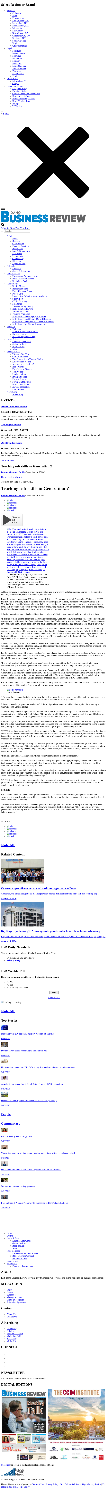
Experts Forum (19, 334)
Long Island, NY (20, 23)
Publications (12, 284)
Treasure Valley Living (22, 306)
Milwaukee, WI (19, 81)
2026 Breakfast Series (11, 443)
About (15, 349)
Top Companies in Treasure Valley (27, 359)
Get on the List (19, 344)
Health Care (17, 248)
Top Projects (17, 372)
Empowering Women (21, 362)
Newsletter (11, 1338)
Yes (11, 982)
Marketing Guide (14, 1336)
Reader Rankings (20, 289)
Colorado (16, 13)
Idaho (14, 15)
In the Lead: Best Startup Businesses (28, 324)
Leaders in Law (19, 374)
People (6, 1114)
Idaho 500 (8, 845)
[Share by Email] (10, 510)
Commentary (18, 258)
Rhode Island (18, 73)
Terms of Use (38, 1484)
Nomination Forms (20, 384)
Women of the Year (20, 354)
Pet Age (15, 103)
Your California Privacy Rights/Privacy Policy (80, 1484)
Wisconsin (17, 71)
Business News (15, 477)
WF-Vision (17, 106)
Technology (17, 256)
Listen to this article (16, 519)
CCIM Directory (19, 301)
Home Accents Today (22, 96)
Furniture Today (19, 91)
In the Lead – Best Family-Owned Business (31, 319)
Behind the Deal (19, 281)
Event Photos (18, 389)
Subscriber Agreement (16, 1302)
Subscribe (11, 266)
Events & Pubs (13, 351)
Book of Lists (18, 286)
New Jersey (17, 30)
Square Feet (17, 299)
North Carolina (19, 66)
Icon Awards (18, 367)
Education (16, 261)
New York (17, 63)
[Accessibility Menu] (2, 111)
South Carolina (19, 41)
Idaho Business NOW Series (25, 331)
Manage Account (14, 1297)
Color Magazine (19, 46)
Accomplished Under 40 (23, 364)
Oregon (15, 83)
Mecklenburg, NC (20, 25)
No (11, 985)
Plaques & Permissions (22, 1266)
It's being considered (19, 987)
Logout (10, 1292)
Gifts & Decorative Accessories (26, 93)
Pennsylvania (18, 18)
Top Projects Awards (11, 424)
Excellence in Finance (22, 369)
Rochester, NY (19, 38)
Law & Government (21, 251)
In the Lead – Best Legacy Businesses (29, 316)
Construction (12, 78)
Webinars (11, 326)
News (9, 236)
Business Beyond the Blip (23, 336)
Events (10, 1236)
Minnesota (17, 28)
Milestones (17, 304)
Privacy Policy (13, 960)
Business (11, 10)
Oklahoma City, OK (21, 36)
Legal (9, 48)
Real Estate (17, 253)
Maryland (16, 51)
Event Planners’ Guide (22, 291)
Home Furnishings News (23, 98)
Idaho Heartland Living (22, 309)
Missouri (16, 61)
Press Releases (13, 273)
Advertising (12, 392)
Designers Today (19, 88)
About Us (11, 1314)
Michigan (16, 56)
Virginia (16, 43)
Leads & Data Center (21, 341)
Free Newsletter (22, 228)
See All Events (7, 460)
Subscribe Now (8, 228)
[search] (2, 231)
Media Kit (11, 1341)
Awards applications (21, 387)
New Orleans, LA (20, 33)
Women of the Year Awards (14, 406)
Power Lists (17, 294)
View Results (54, 997)
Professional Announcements (25, 276)
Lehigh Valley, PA (20, 20)
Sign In (6, 113)
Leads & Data (13, 339)
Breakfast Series (19, 377)
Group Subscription (21, 271)
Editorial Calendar (15, 1333)
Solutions (11, 1331)
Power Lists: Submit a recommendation (29, 296)
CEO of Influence (20, 356)
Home (4, 477)
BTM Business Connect (23, 278)
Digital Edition (18, 263)
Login (9, 1290)
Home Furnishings (15, 86)
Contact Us (12, 1316)
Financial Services (20, 246)
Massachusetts (18, 53)
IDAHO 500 (12, 1261)
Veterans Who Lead (21, 314)
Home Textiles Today (22, 101)
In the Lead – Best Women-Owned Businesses (33, 321)
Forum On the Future (21, 382)
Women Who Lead (20, 311)
